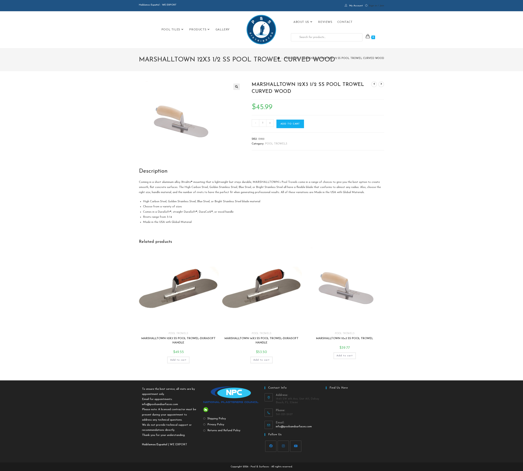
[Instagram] (283, 446)
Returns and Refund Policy (223, 430)
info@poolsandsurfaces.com (160, 404)
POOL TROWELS (276, 143)
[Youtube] (295, 446)
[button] (236, 86)
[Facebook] (270, 446)
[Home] (278, 58)
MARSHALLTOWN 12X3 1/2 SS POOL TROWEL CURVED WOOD (343, 58)
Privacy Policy (215, 424)
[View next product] (381, 84)
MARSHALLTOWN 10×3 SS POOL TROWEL (344, 338)
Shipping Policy (216, 418)
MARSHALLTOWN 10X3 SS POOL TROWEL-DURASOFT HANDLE (178, 340)
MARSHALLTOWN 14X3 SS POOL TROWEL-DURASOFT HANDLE (261, 340)
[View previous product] (374, 84)
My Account (356, 5)
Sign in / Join (376, 5)
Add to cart (290, 124)
